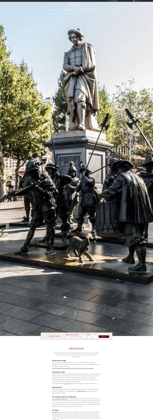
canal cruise (66, 383)
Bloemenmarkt (82, 391)
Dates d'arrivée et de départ (72, 334)
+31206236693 (113, 1)
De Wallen (55, 412)
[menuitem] (53, 9)
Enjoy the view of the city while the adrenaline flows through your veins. (73, 368)
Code (88, 334)
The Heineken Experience (59, 398)
